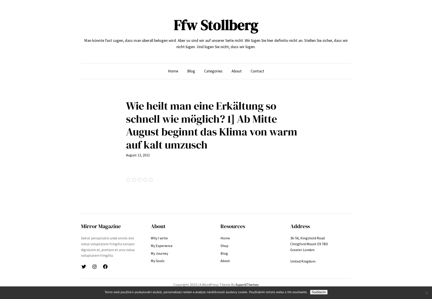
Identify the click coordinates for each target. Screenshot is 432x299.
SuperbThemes (247, 284)
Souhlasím (319, 292)
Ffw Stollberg (216, 25)
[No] (426, 292)
